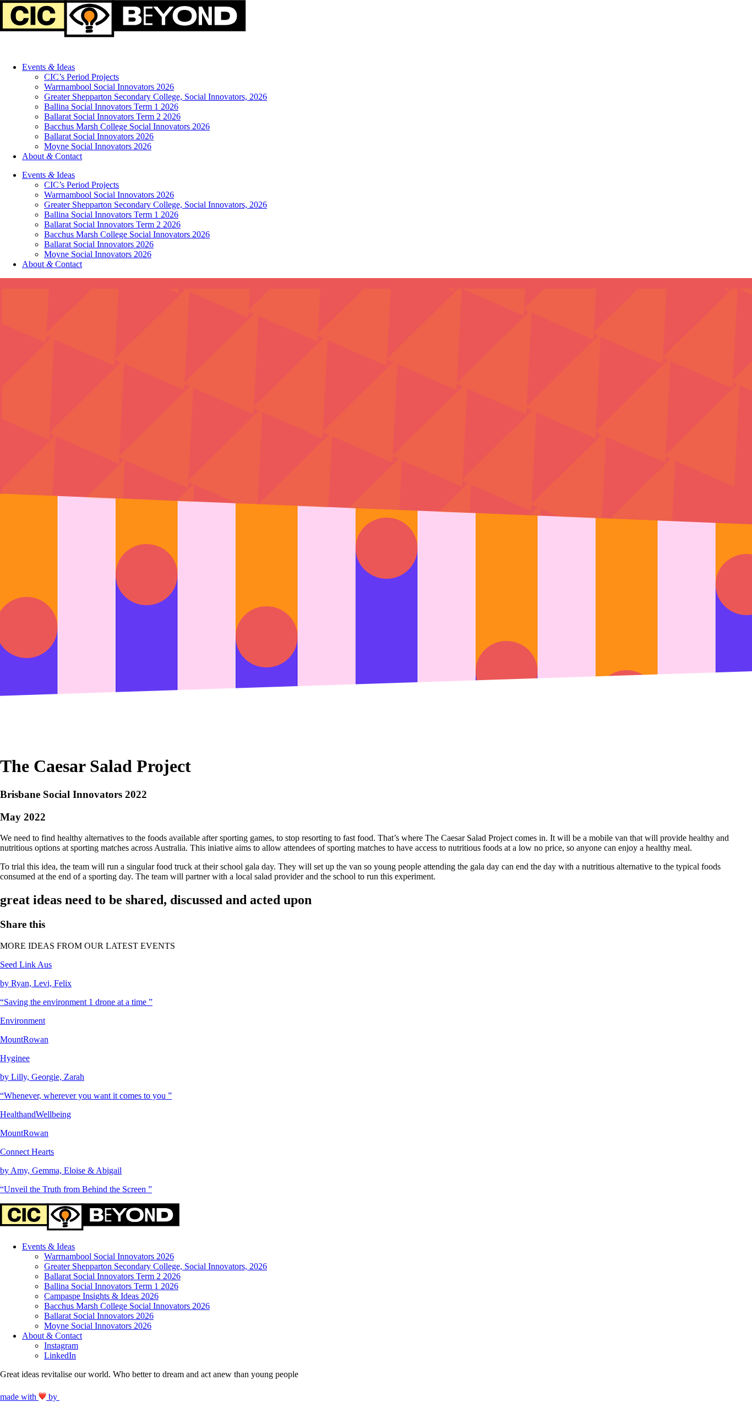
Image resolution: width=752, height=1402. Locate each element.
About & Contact (52, 1335)
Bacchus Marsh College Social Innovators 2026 (127, 126)
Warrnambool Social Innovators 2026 (109, 86)
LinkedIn (60, 1355)
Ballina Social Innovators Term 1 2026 (111, 106)
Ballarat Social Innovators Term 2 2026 (112, 116)
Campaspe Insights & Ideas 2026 (101, 1296)
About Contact (52, 156)
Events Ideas (48, 67)
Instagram (61, 1345)
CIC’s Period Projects (81, 76)
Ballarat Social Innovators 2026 (99, 136)
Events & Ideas (48, 1246)
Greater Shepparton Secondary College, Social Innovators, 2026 (155, 96)
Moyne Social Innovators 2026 (97, 146)
